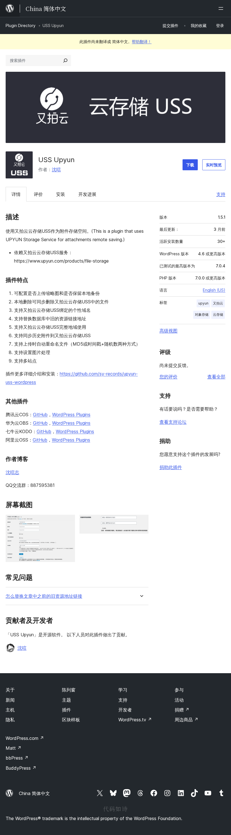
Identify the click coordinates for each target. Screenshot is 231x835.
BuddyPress (21, 768)
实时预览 (214, 164)
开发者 (125, 710)
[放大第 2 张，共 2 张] (141, 522)
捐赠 (182, 710)
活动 (179, 700)
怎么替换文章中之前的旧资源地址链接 (44, 596)
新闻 (10, 700)
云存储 (218, 314)
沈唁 (56, 169)
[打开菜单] (222, 8)
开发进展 (87, 194)
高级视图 (168, 330)
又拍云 (218, 303)
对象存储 (201, 314)
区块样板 (71, 719)
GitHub (40, 414)
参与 (179, 690)
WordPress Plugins (71, 414)
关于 (10, 690)
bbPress (17, 758)
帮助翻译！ (142, 41)
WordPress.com (25, 738)
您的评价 (168, 376)
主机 (10, 710)
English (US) (214, 290)
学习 (122, 690)
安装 (60, 194)
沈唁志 (12, 472)
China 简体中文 (34, 793)
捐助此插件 (170, 467)
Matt (13, 748)
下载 (190, 164)
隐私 (10, 719)
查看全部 (216, 376)
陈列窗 (68, 690)
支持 (220, 194)
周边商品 (186, 719)
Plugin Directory (20, 25)
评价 (38, 194)
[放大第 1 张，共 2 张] (67, 522)
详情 (16, 194)
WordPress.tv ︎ (135, 719)
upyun (203, 303)
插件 (66, 710)
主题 (66, 700)
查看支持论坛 (172, 422)
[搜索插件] (65, 60)
